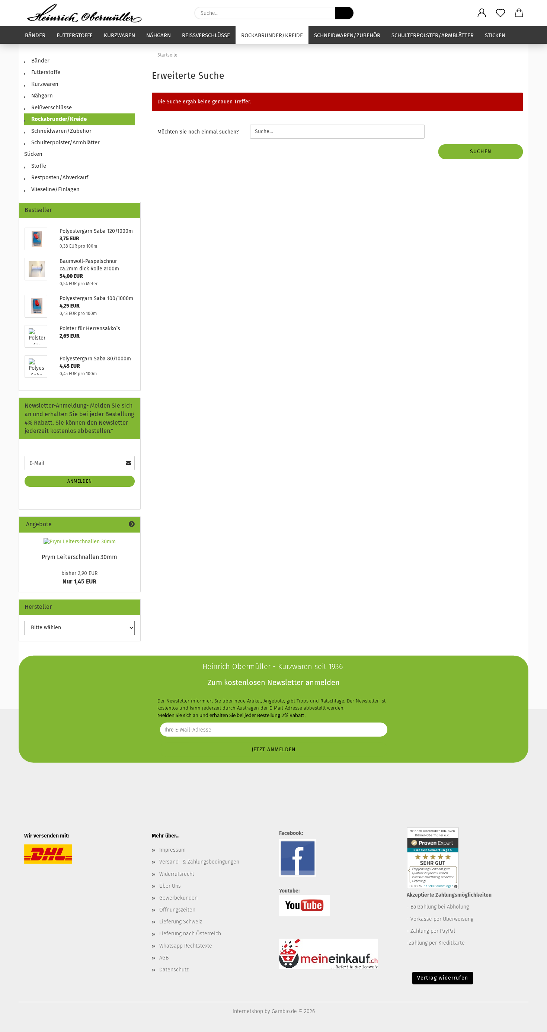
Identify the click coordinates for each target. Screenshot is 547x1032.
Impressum (172, 850)
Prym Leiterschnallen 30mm (79, 556)
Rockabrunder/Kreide (272, 35)
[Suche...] (344, 13)
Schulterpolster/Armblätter (432, 35)
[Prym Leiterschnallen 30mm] (80, 542)
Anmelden (79, 481)
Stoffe (38, 166)
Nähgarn (158, 35)
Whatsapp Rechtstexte (185, 946)
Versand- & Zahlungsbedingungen (199, 862)
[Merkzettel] (500, 13)
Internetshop (248, 1011)
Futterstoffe (75, 35)
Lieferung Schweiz (180, 922)
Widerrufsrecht (176, 874)
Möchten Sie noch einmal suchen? (198, 132)
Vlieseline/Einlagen (55, 189)
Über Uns (170, 886)
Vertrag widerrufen (442, 978)
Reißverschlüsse (206, 35)
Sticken (495, 35)
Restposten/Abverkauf (59, 177)
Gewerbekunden (178, 898)
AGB (164, 958)
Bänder (35, 35)
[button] (482, 13)
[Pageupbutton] (526, 1021)
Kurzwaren (119, 35)
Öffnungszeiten (177, 910)
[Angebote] (132, 524)
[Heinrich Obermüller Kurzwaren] (87, 13)
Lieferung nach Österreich (190, 933)
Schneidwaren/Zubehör (347, 35)
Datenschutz (174, 970)
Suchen (481, 151)
